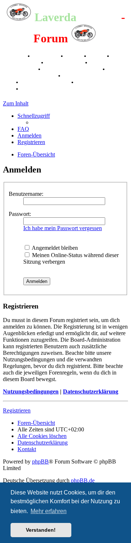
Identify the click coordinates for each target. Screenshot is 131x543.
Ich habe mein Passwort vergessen (62, 228)
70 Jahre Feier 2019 (45, 82)
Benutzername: (26, 194)
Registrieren (17, 410)
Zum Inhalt (15, 103)
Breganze (14, 56)
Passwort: (20, 214)
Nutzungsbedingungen (31, 391)
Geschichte (46, 56)
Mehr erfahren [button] (49, 511)
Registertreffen (21, 62)
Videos (97, 56)
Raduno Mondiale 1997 (72, 69)
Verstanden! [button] (41, 530)
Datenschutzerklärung (90, 391)
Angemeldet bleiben (54, 248)
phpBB (40, 461)
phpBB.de (83, 480)
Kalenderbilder (65, 62)
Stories (74, 56)
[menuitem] (23, 129)
